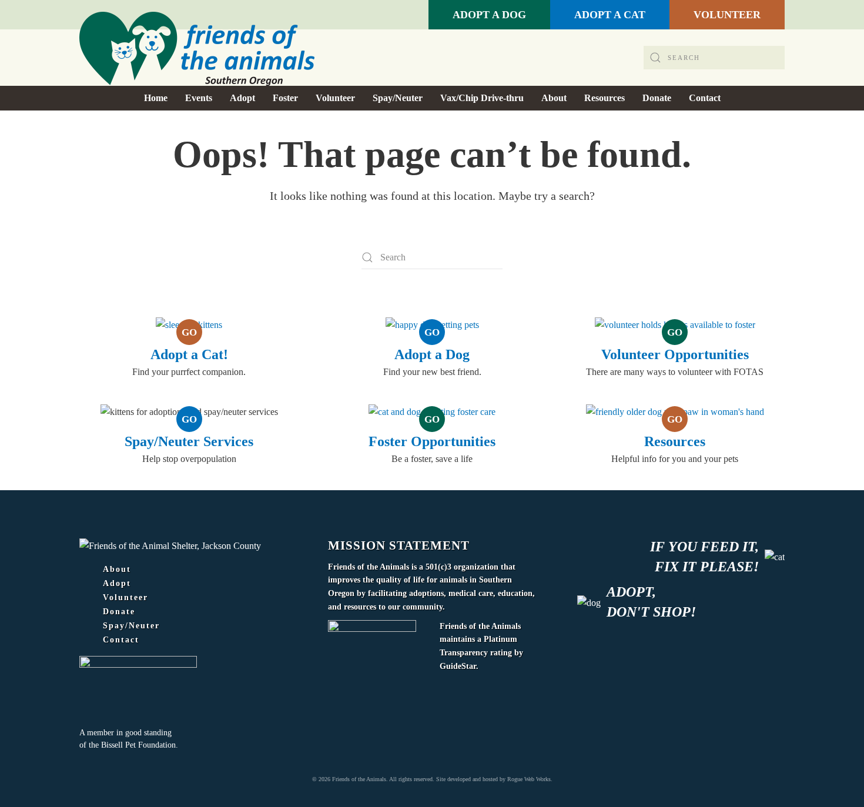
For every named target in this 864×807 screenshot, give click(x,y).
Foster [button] (285, 98)
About (117, 569)
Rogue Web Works (529, 779)
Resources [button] (604, 98)
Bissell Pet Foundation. (139, 745)
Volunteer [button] (335, 98)
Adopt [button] (242, 98)
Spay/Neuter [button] (398, 98)
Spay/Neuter (131, 626)
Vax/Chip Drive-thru (482, 98)
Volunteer (125, 598)
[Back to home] (196, 49)
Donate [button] (656, 98)
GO (189, 332)
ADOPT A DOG (489, 15)
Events (198, 98)
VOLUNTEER (727, 15)
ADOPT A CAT (609, 15)
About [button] (554, 98)
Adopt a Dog (432, 354)
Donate (119, 612)
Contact (121, 640)
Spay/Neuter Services (189, 441)
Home (156, 98)
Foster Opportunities (432, 441)
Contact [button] (705, 98)
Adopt (117, 584)
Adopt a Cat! (189, 354)
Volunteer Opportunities (675, 354)
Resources (674, 441)
